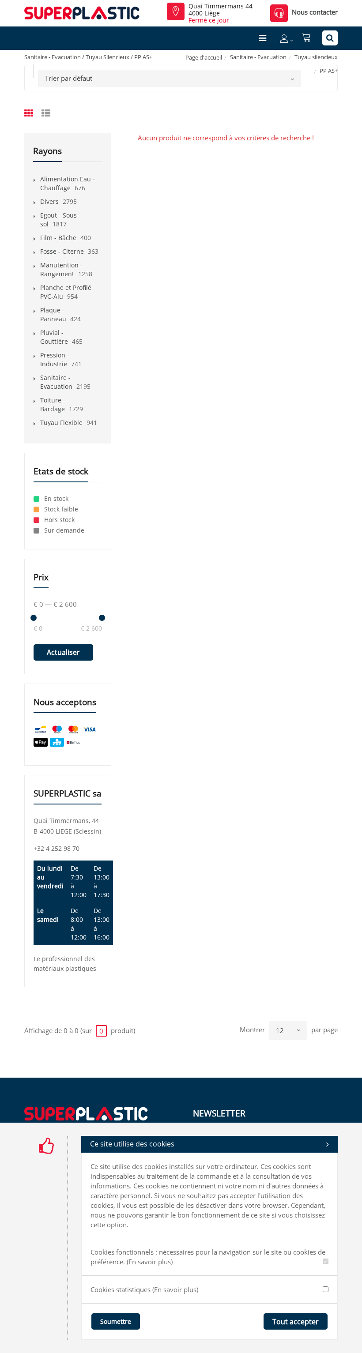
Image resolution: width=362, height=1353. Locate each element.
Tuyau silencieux (316, 57)
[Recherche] (330, 37)
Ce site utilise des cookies (132, 1144)
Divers (49, 201)
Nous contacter (315, 12)
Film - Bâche (58, 237)
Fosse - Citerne (62, 251)
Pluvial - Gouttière (54, 337)
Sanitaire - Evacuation (258, 57)
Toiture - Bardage (52, 404)
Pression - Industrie (54, 359)
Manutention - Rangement (61, 269)
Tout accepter (295, 1322)
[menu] (262, 38)
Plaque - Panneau (53, 314)
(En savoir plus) (150, 1261)
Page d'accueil (203, 57)
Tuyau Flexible (61, 422)
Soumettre (115, 1321)
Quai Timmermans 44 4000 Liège (221, 9)
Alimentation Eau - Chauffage (67, 183)
